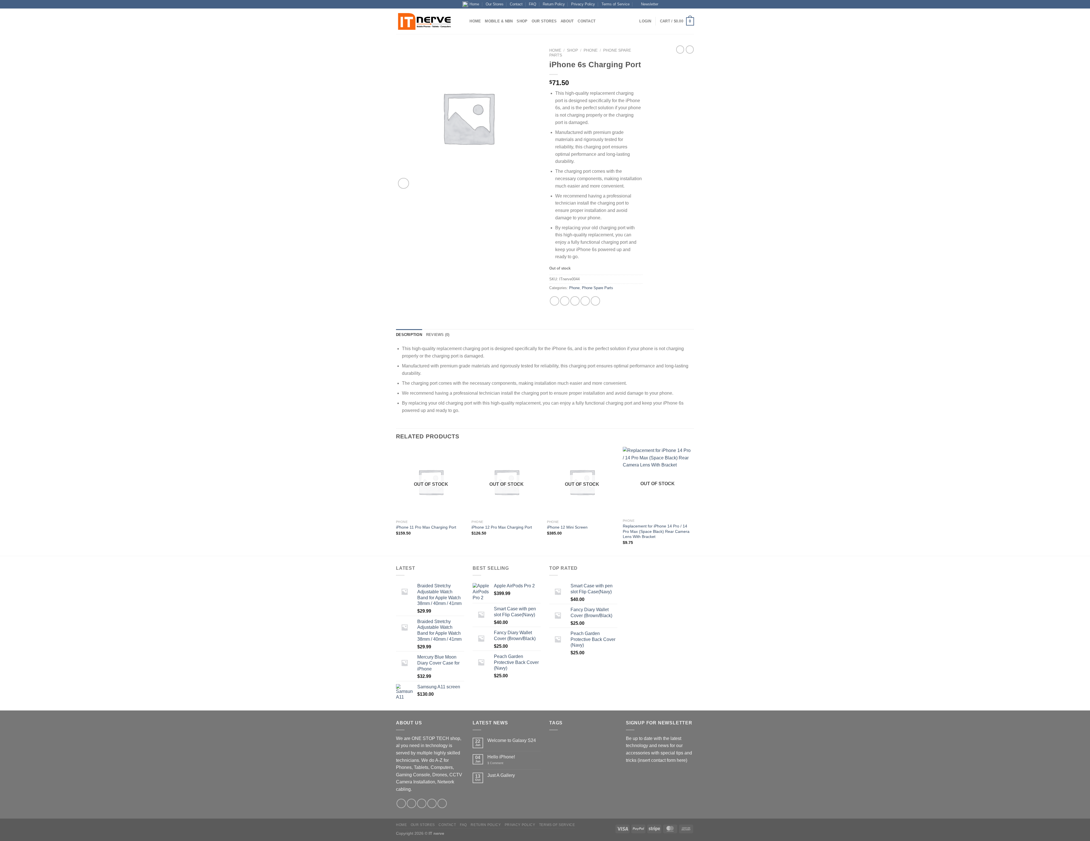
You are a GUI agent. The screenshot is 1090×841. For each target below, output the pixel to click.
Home (474, 4)
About (567, 21)
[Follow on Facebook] (664, 4)
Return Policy (554, 4)
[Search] (463, 21)
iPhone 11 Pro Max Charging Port (426, 527)
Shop (522, 21)
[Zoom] (403, 183)
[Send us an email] (675, 4)
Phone (591, 50)
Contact (516, 4)
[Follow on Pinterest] (442, 803)
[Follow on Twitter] (421, 803)
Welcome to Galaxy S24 (511, 740)
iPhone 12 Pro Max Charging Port (501, 527)
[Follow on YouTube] (691, 4)
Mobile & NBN (499, 21)
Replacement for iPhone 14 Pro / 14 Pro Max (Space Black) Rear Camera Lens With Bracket (656, 531)
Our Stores (495, 4)
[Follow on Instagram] (669, 4)
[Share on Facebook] (554, 301)
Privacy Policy (583, 4)
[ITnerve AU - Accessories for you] (424, 21)
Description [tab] (409, 335)
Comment (495, 763)
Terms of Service (615, 4)
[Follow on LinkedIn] (685, 4)
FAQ (532, 4)
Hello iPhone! (501, 756)
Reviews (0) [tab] (438, 335)
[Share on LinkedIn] (595, 301)
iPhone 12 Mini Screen (567, 527)
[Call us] (680, 4)
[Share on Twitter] (564, 301)
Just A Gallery (501, 775)
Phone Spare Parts (597, 288)
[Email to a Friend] (575, 301)
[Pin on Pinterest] (585, 301)
